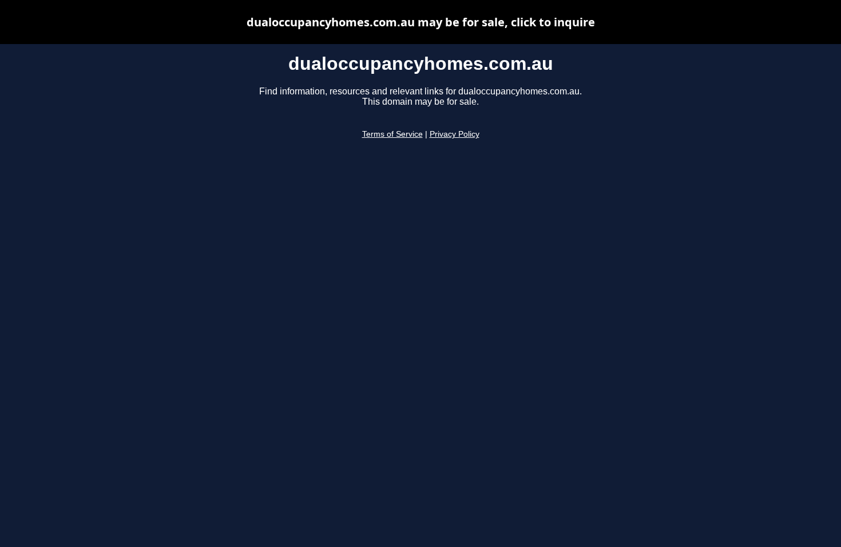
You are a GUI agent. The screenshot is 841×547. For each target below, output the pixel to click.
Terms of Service (392, 134)
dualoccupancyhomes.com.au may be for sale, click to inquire (421, 22)
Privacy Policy (454, 134)
